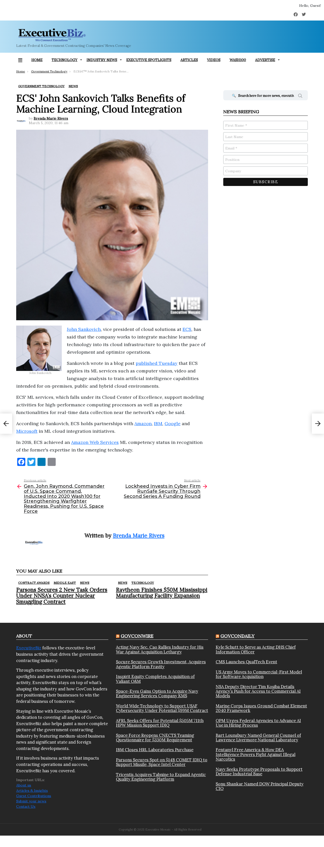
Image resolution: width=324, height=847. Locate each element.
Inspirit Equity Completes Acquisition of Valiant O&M (155, 679)
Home (37, 60)
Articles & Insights (32, 790)
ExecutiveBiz (28, 647)
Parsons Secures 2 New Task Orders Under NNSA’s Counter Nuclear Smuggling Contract (61, 595)
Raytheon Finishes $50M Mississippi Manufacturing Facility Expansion (161, 592)
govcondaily (237, 636)
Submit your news (31, 801)
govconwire (137, 636)
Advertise (265, 60)
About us (23, 785)
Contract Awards (34, 583)
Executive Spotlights (148, 60)
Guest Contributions (33, 796)
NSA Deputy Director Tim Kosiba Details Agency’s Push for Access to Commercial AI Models (258, 691)
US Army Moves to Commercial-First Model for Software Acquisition (259, 674)
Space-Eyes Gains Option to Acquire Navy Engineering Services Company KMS (157, 693)
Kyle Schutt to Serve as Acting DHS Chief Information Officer (256, 649)
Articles (189, 60)
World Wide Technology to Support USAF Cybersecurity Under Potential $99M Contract (162, 708)
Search (300, 96)
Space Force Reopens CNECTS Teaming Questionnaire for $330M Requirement (155, 737)
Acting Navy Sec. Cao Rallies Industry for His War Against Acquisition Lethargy (160, 649)
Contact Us (25, 806)
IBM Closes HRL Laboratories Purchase (154, 749)
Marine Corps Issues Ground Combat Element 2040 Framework (261, 708)
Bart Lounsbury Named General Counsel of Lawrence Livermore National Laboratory (258, 737)
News (84, 583)
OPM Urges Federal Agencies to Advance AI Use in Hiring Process (258, 723)
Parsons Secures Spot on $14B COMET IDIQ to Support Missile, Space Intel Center (161, 762)
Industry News (102, 60)
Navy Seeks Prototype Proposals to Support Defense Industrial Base (259, 771)
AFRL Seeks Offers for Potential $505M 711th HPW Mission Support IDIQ (160, 723)
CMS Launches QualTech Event (246, 662)
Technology (64, 60)
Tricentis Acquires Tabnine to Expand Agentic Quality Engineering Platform (161, 777)
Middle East (65, 583)
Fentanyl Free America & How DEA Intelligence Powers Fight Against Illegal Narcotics (255, 754)
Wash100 (238, 60)
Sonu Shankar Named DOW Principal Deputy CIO (259, 786)
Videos (213, 60)
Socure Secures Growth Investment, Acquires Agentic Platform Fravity (161, 664)
